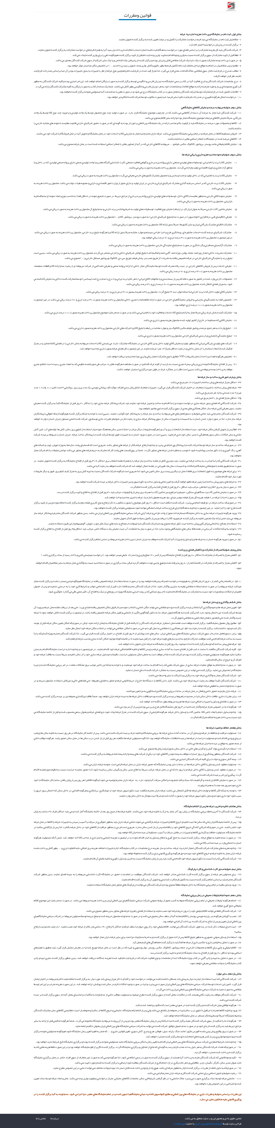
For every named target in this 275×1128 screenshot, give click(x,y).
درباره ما (54, 1118)
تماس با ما (41, 1118)
